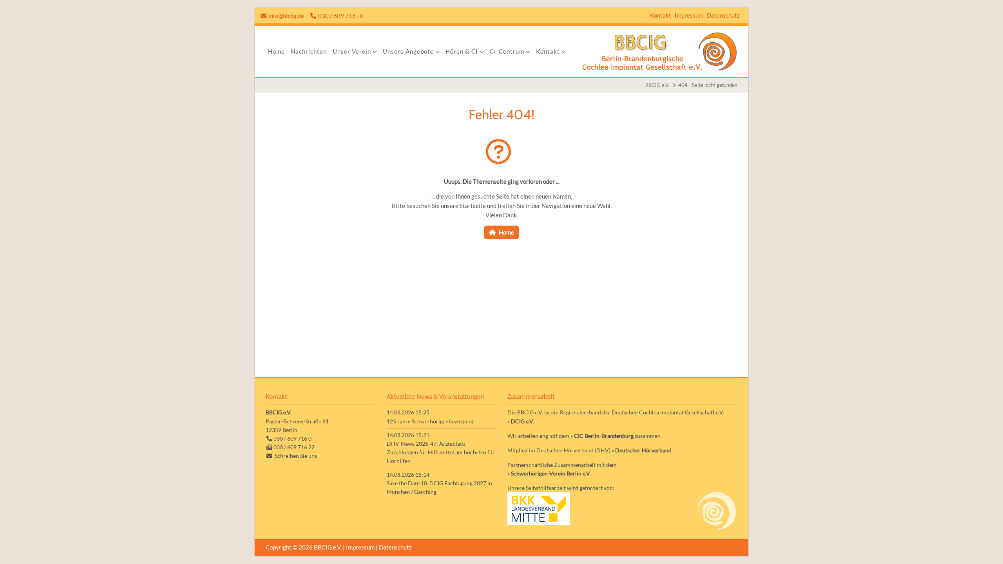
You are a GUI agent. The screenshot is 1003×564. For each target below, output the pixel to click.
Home (506, 232)
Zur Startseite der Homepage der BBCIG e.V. (659, 51)
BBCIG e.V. (657, 85)
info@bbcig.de (286, 15)
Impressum (689, 15)
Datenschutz (723, 15)
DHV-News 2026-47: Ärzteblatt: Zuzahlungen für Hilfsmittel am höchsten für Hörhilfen (441, 452)
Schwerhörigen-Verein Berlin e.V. (551, 473)
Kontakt (660, 15)
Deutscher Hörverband (643, 450)
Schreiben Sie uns (296, 455)
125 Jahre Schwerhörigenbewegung (430, 421)
